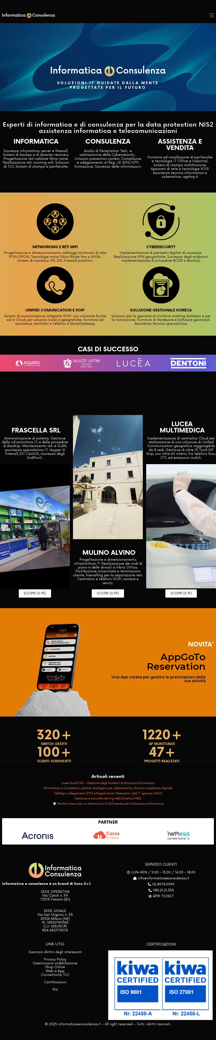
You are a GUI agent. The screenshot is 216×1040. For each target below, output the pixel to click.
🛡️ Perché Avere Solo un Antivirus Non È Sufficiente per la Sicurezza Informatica (108, 804)
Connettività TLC (55, 975)
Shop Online (55, 967)
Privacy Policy (55, 959)
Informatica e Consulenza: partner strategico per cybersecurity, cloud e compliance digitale (108, 788)
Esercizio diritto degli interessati (55, 952)
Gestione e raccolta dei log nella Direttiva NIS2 (108, 798)
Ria (55, 989)
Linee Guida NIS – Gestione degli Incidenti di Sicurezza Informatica (108, 783)
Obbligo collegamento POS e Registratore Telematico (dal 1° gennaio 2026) (108, 793)
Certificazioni (55, 982)
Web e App (55, 971)
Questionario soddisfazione (55, 963)
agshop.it (190, 177)
